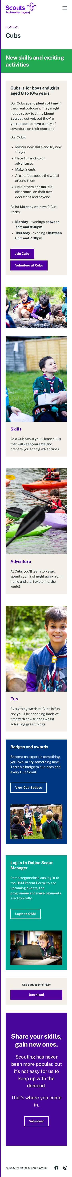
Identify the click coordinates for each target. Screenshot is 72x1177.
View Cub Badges (28, 787)
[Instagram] (65, 1167)
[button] (64, 8)
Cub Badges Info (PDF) (36, 984)
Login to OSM (25, 914)
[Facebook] (56, 1167)
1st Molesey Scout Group (31, 1167)
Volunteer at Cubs (29, 265)
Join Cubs (22, 253)
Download (36, 995)
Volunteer (36, 1121)
